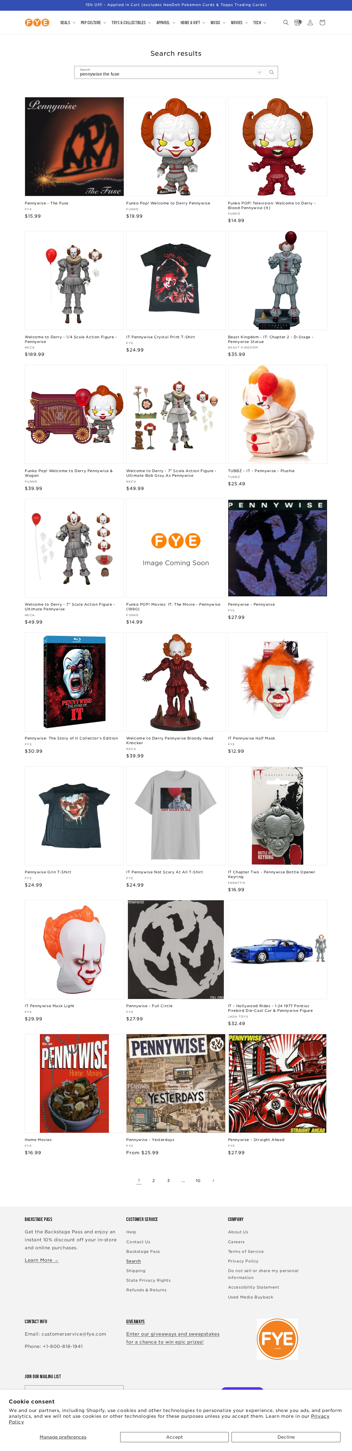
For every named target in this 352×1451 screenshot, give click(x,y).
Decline (286, 1437)
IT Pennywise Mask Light (50, 1006)
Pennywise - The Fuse (46, 203)
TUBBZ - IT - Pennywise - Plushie (261, 471)
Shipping (135, 1271)
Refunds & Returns (146, 1290)
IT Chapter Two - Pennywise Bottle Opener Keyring (271, 874)
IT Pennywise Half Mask (251, 738)
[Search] (272, 72)
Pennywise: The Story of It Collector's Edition (71, 738)
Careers (236, 1242)
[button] (67, 22)
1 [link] (139, 1180)
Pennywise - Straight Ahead (256, 1140)
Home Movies (38, 1140)
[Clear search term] (260, 72)
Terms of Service (246, 1251)
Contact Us (138, 1242)
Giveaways (135, 1321)
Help (131, 1232)
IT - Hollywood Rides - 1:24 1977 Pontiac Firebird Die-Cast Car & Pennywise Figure (270, 1008)
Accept (174, 1437)
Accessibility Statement (253, 1287)
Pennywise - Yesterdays (150, 1140)
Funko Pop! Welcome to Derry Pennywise (168, 203)
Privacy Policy (243, 1261)
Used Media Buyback (250, 1297)
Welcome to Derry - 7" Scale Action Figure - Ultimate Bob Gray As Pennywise (171, 473)
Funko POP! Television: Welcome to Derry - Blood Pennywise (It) (272, 205)
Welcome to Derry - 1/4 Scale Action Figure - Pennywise (71, 339)
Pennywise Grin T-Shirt (48, 872)
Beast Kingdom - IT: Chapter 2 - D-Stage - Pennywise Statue (271, 339)
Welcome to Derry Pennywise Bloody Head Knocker (169, 740)
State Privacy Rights (148, 1280)
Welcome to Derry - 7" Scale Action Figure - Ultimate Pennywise (70, 606)
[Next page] (213, 1181)
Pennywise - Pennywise (251, 604)
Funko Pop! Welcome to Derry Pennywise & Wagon (69, 473)
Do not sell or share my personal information (263, 1274)
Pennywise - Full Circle (149, 1006)
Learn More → (42, 1260)
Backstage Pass (143, 1251)
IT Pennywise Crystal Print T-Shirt (160, 337)
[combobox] (176, 72)
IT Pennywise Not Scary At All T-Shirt (164, 872)
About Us (238, 1232)
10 (198, 1180)
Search (133, 1261)
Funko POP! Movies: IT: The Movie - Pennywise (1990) (173, 606)
